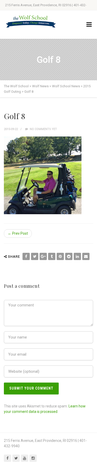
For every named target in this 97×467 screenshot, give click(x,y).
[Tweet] (34, 256)
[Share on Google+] (43, 256)
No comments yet (43, 129)
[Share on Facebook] (26, 256)
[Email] (85, 256)
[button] (42, 175)
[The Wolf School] (31, 21)
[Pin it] (60, 256)
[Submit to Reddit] (68, 256)
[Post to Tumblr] (51, 256)
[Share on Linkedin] (77, 256)
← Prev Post (18, 233)
